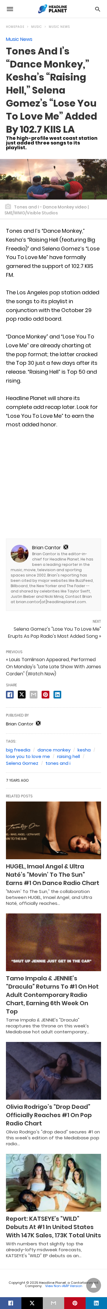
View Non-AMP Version (63, 1286)
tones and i (57, 763)
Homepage (15, 27)
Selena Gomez (22, 763)
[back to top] (93, 1285)
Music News (59, 27)
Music (36, 27)
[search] (97, 9)
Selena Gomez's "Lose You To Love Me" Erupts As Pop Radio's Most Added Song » (54, 633)
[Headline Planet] (53, 9)
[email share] (33, 694)
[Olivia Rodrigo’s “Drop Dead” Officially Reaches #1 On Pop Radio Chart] (53, 1071)
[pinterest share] (45, 694)
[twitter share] (22, 694)
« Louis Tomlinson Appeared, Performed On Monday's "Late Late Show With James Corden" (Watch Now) (53, 666)
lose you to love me (28, 756)
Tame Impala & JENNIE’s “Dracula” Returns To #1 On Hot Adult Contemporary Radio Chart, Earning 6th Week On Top (52, 995)
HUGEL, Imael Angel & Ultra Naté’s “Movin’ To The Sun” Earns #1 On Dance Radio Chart (52, 874)
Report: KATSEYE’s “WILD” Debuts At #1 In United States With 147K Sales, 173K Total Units (53, 1227)
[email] (53, 1303)
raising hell (68, 756)
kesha (84, 750)
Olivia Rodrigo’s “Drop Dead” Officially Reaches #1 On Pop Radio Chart (49, 1115)
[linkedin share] (57, 694)
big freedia (18, 750)
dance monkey (53, 750)
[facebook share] (10, 694)
